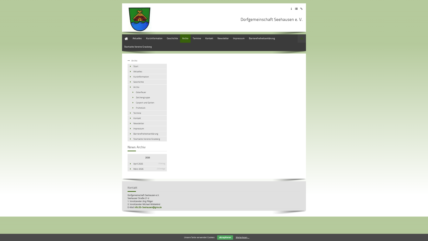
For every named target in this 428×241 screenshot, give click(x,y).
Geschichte (172, 38)
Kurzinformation (154, 38)
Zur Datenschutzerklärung (296, 9)
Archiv (185, 38)
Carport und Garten (145, 102)
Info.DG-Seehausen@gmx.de (148, 207)
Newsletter (223, 38)
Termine (197, 38)
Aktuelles (137, 38)
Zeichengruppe (143, 97)
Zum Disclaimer (301, 9)
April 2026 (149, 163)
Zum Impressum (291, 9)
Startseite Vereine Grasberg (138, 46)
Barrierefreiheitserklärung (262, 38)
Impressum (239, 38)
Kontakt (209, 38)
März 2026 (149, 168)
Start (124, 35)
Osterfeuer (141, 92)
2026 (147, 157)
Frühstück (140, 107)
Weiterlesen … (242, 237)
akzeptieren (225, 237)
